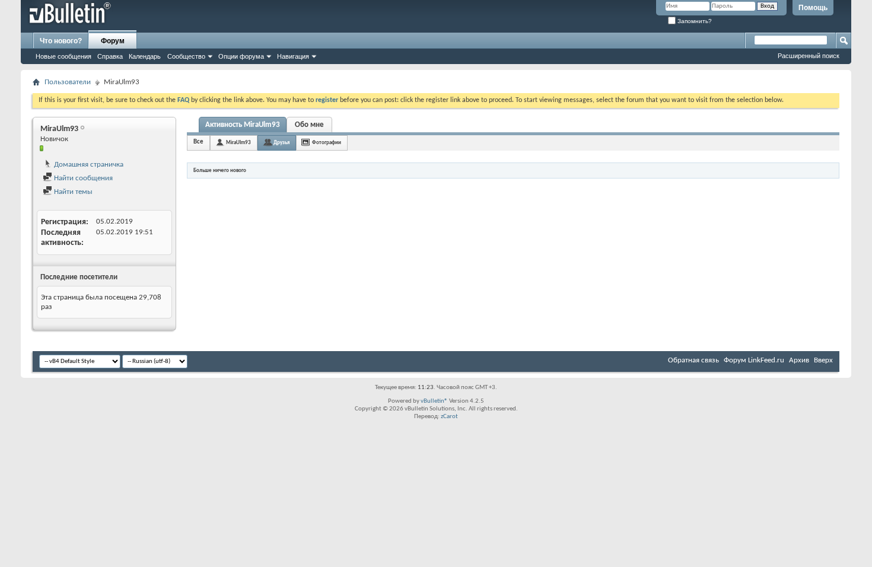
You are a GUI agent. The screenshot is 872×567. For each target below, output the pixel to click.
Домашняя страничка (87, 164)
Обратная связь (693, 360)
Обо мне (309, 125)
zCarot (449, 416)
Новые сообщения (63, 56)
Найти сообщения (82, 178)
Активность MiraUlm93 (242, 125)
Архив (799, 360)
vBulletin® (434, 401)
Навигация (293, 56)
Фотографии (326, 142)
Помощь (813, 8)
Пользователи (67, 82)
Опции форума (241, 56)
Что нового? (61, 41)
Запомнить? (694, 21)
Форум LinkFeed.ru (754, 360)
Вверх (823, 360)
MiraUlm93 (238, 142)
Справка (110, 56)
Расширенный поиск (808, 55)
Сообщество (186, 56)
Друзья (281, 142)
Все (198, 142)
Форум (113, 41)
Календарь (145, 56)
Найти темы (72, 192)
